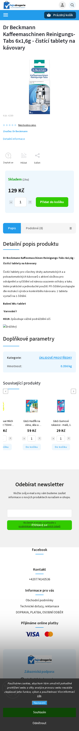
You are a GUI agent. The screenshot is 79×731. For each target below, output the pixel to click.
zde (39, 696)
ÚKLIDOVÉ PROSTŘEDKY (55, 358)
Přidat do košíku (52, 202)
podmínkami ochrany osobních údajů (39, 526)
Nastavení (40, 702)
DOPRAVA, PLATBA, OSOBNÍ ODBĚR (39, 612)
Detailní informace (14, 139)
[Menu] (6, 15)
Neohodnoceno (27, 125)
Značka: (15, 131)
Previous (6, 391)
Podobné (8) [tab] (34, 228)
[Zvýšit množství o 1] (30, 202)
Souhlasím (39, 712)
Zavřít (63, 170)
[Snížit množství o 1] (11, 202)
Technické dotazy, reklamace (39, 606)
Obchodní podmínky (39, 600)
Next (74, 391)
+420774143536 (39, 579)
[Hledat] (72, 5)
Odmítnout (39, 723)
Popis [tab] (12, 228)
